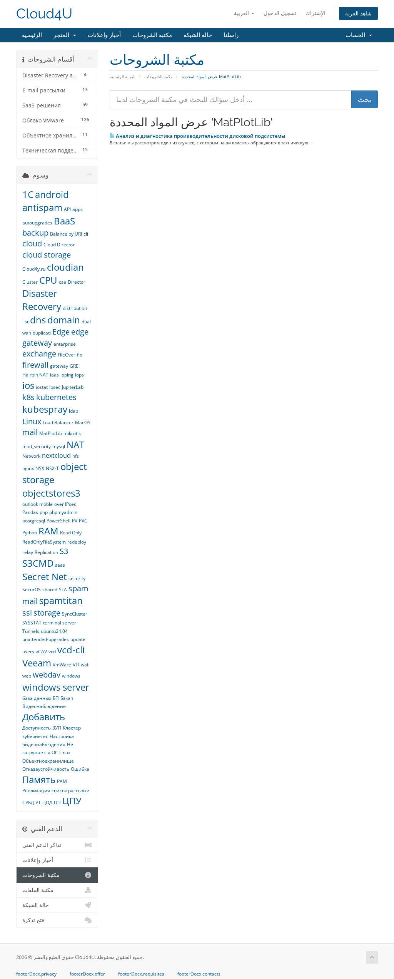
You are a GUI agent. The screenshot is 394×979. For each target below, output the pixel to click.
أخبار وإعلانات (104, 35)
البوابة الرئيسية (122, 76)
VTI (76, 664)
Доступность (36, 728)
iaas (54, 375)
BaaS (64, 220)
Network (31, 456)
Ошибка (80, 769)
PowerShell (58, 520)
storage (46, 612)
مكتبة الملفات (37, 890)
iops (79, 375)
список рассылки (71, 790)
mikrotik (72, 433)
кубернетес (35, 736)
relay (27, 552)
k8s (28, 397)
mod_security (36, 446)
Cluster (30, 282)
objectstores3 (51, 493)
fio (79, 354)
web (26, 676)
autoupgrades (37, 222)
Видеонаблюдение (44, 706)
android (52, 194)
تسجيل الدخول (280, 13)
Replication (46, 552)
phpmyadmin (63, 512)
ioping (66, 375)
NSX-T (52, 468)
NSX (39, 468)
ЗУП (56, 728)
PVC (83, 520)
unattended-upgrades (45, 639)
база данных (36, 698)
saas (60, 565)
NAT (75, 444)
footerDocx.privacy (36, 974)
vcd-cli (71, 649)
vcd (52, 651)
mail (30, 432)
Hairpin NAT (35, 375)
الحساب (357, 35)
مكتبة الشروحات (152, 35)
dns (38, 319)
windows (71, 676)
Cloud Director (59, 244)
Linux (31, 421)
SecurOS (31, 589)
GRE (74, 366)
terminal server (59, 622)
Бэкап (66, 698)
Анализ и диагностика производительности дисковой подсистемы (200, 135)
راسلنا (231, 35)
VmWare (62, 664)
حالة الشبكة (198, 35)
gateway (59, 366)
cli (85, 234)
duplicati (42, 333)
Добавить (43, 716)
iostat (42, 387)
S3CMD (37, 563)
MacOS (82, 422)
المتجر (62, 35)
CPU (48, 280)
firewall (35, 365)
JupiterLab (72, 387)
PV (74, 520)
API (67, 209)
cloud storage (46, 254)
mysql (58, 446)
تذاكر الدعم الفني (41, 845)
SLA (63, 589)
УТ (38, 802)
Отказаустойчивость (45, 769)
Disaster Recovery (41, 300)
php (44, 512)
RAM (48, 530)
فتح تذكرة (33, 920)
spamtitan (61, 600)
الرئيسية (32, 35)
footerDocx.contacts (198, 974)
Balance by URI (66, 234)
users (28, 651)
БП (56, 698)
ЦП (57, 802)
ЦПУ (72, 800)
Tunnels (30, 631)
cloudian (65, 267)
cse (62, 282)
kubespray (44, 409)
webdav (46, 674)
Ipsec (54, 387)
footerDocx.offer (87, 974)
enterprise (64, 344)
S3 (64, 551)
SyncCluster (74, 614)
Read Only (71, 532)
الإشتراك (316, 13)
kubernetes (56, 397)
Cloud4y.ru (33, 269)
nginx (28, 468)
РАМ (62, 781)
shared (49, 589)
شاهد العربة (358, 13)
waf (84, 664)
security (76, 578)
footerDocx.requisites (141, 974)
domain (63, 319)
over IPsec (65, 504)
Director (76, 282)
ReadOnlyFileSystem (44, 542)
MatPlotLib (50, 433)
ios (28, 385)
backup (35, 233)
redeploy (76, 542)
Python (29, 532)
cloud (32, 243)
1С (27, 194)
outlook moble (37, 504)
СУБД (28, 802)
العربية (242, 13)
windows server (55, 687)
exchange (39, 353)
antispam (42, 207)
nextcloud (56, 455)
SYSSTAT (32, 622)
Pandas (30, 512)
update (77, 639)
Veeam (36, 662)
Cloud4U (44, 13)
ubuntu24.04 (54, 631)
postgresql (33, 520)
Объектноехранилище (48, 761)
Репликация (36, 790)
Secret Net (44, 576)
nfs (75, 456)
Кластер (72, 728)
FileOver (66, 354)
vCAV (41, 651)
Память (38, 779)
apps (77, 209)
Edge (61, 331)
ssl (27, 612)
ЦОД (47, 802)
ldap (73, 411)
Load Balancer (58, 422)
